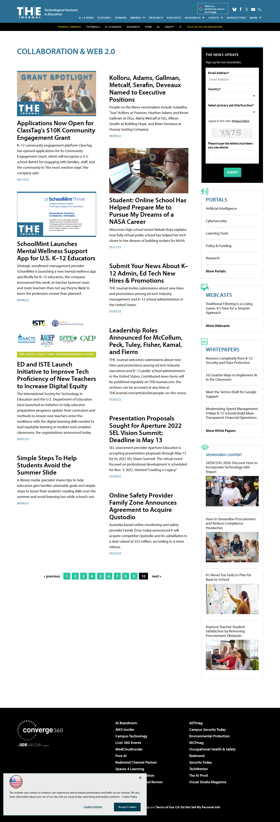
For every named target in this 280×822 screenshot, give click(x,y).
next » (156, 576)
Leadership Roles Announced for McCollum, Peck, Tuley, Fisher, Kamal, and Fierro (146, 341)
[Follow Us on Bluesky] (234, 9)
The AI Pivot (198, 775)
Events (214, 17)
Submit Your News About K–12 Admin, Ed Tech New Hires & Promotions (148, 273)
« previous (52, 576)
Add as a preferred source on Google (214, 9)
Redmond (196, 755)
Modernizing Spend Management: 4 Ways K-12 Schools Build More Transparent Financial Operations (232, 413)
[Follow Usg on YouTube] (253, 9)
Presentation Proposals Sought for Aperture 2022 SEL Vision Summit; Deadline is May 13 (145, 429)
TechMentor (198, 768)
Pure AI (121, 755)
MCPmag (196, 742)
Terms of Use (165, 807)
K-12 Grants (113, 26)
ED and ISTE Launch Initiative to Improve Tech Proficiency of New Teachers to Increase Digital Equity (56, 375)
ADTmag (196, 723)
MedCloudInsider (129, 749)
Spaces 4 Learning (129, 768)
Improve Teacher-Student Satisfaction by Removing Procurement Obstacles (225, 631)
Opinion (120, 17)
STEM (148, 26)
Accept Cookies (127, 806)
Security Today (200, 762)
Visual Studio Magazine (207, 782)
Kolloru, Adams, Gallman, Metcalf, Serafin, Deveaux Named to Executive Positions (145, 88)
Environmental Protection (209, 736)
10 (143, 576)
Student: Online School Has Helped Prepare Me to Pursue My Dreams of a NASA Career (147, 211)
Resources (193, 17)
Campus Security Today (207, 729)
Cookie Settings (93, 806)
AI (158, 26)
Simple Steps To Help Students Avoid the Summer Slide (47, 465)
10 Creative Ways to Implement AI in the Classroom (231, 377)
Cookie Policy (129, 796)
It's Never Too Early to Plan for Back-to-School (228, 577)
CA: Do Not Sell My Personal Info (197, 807)
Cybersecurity (216, 221)
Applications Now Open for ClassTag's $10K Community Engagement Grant (56, 130)
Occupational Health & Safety (212, 749)
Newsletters (236, 17)
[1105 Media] (41, 767)
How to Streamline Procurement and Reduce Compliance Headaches (231, 523)
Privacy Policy (240, 121)
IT (180, 26)
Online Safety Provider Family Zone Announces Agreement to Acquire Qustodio (143, 506)
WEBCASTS (219, 294)
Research (156, 17)
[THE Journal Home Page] (47, 12)
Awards (135, 17)
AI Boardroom (126, 723)
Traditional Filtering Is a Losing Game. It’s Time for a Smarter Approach (229, 308)
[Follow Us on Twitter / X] (246, 9)
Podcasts (174, 17)
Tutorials (93, 26)
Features (104, 17)
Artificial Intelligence (221, 208)
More (254, 17)
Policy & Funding (218, 245)
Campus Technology (131, 736)
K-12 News (86, 17)
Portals (216, 199)
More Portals (216, 271)
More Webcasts (218, 325)
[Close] (140, 777)
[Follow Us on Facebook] (241, 9)
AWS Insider (124, 729)
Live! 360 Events (128, 742)
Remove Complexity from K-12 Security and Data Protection (229, 360)
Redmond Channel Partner (136, 762)
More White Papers (221, 430)
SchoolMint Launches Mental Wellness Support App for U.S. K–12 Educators (56, 250)
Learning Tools (217, 233)
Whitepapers (222, 349)
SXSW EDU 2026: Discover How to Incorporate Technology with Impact (231, 467)
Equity (169, 26)
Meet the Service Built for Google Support (231, 394)
